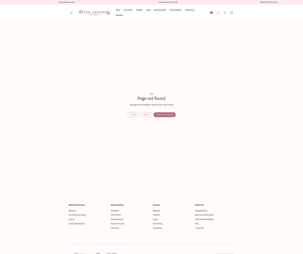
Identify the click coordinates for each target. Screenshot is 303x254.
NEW (118, 10)
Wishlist (156, 215)
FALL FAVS (128, 10)
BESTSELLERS (160, 10)
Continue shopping (164, 115)
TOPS (148, 10)
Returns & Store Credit (204, 215)
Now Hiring (157, 224)
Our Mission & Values (77, 215)
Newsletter (157, 228)
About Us (72, 211)
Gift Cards (115, 228)
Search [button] (147, 115)
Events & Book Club (77, 224)
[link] (225, 13)
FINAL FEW (189, 10)
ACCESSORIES (175, 10)
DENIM (139, 10)
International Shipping (204, 219)
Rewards (156, 211)
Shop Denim (116, 215)
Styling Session (117, 219)
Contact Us (199, 228)
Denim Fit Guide (117, 224)
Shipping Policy (201, 211)
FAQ (197, 224)
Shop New (115, 211)
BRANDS (119, 15)
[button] (71, 13)
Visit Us (72, 219)
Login (155, 219)
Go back (133, 115)
